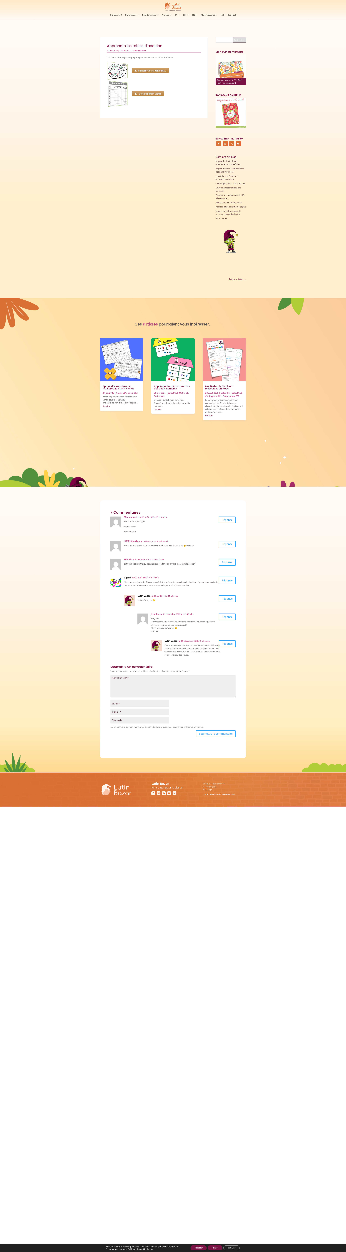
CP (175, 15)
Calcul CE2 (132, 392)
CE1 (184, 15)
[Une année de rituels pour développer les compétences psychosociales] (231, 69)
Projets (165, 15)
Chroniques (131, 15)
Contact (231, 15)
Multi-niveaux (208, 15)
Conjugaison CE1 (213, 396)
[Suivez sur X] (174, 793)
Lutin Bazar (143, 595)
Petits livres (159, 396)
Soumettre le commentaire (216, 733)
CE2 (193, 15)
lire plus (106, 406)
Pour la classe (149, 15)
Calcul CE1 (124, 50)
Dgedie (127, 577)
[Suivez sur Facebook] (153, 793)
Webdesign (207, 789)
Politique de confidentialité (213, 784)
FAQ (222, 15)
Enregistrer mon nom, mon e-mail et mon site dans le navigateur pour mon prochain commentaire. (159, 727)
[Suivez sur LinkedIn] (164, 793)
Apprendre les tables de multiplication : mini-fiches (118, 387)
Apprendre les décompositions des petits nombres (172, 387)
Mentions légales (209, 787)
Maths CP (183, 392)
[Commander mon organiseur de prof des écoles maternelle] (231, 113)
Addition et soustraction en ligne (231, 206)
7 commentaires (138, 50)
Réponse (227, 520)
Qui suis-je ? (116, 15)
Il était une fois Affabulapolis (229, 202)
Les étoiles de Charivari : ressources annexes (219, 387)
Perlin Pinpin (221, 218)
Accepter (199, 1247)
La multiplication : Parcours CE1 (230, 183)
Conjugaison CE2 (231, 396)
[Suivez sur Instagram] (158, 793)
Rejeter (215, 1247)
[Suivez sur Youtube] (169, 793)
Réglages (231, 1247)
